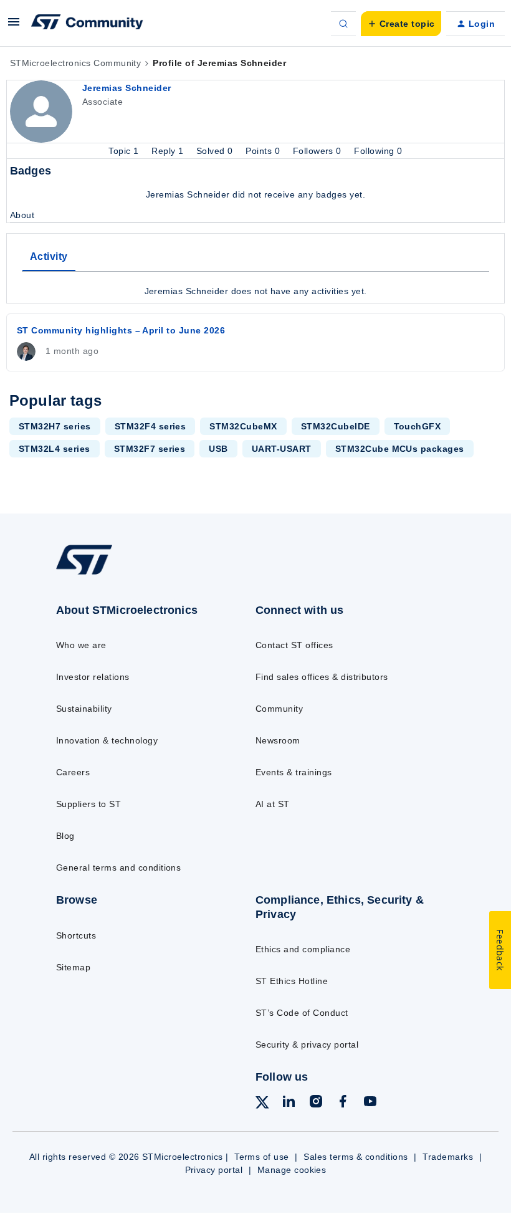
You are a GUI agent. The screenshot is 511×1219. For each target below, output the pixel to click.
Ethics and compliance (303, 949)
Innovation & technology (107, 740)
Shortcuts (76, 935)
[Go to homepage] (96, 574)
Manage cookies (292, 1170)
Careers (73, 772)
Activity (49, 256)
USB (218, 449)
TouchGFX (417, 426)
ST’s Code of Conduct (302, 1013)
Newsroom (278, 740)
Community (279, 709)
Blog (65, 836)
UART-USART (282, 449)
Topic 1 (124, 151)
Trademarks (448, 1157)
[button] (13, 26)
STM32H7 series (55, 426)
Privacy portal (214, 1170)
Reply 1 (168, 151)
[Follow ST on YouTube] (370, 1103)
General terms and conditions (118, 867)
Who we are (81, 645)
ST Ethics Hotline (292, 981)
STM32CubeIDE (335, 426)
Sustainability (84, 709)
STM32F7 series (150, 449)
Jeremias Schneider (126, 88)
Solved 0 (216, 151)
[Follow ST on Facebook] (342, 1103)
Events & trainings (294, 772)
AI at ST (273, 804)
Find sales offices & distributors (322, 677)
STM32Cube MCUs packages (399, 449)
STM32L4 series (54, 449)
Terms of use (261, 1157)
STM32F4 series (150, 426)
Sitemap (73, 967)
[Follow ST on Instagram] (315, 1103)
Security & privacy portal (307, 1044)
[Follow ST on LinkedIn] (288, 1103)
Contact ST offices (294, 645)
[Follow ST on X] (262, 1104)
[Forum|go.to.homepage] (87, 23)
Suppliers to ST (88, 804)
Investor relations (93, 677)
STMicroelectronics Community (75, 63)
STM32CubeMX (243, 426)
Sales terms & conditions (355, 1157)
